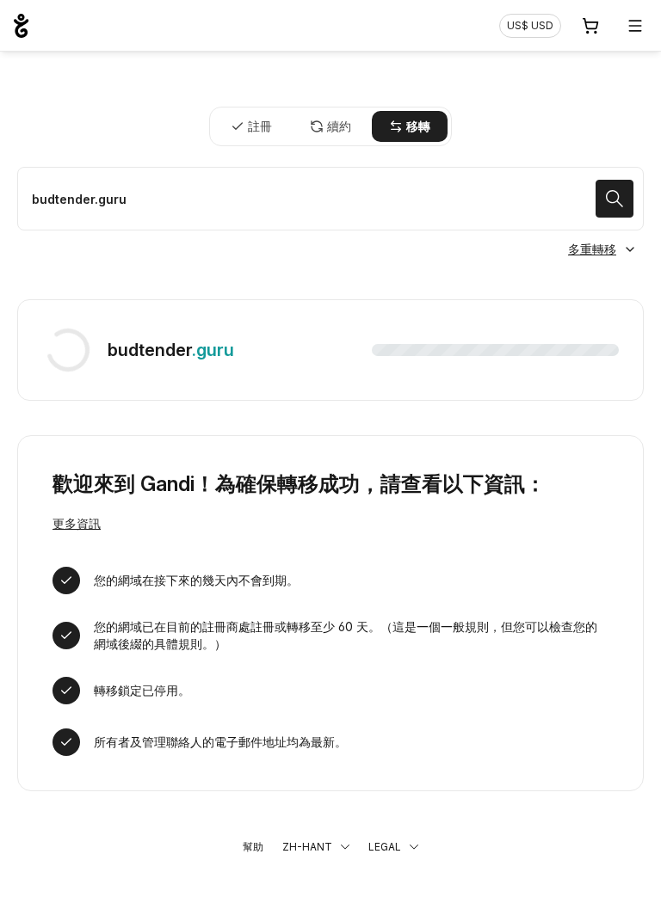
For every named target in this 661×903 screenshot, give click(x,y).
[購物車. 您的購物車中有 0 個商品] (590, 25)
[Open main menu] (635, 25)
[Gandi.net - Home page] (21, 25)
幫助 (253, 846)
